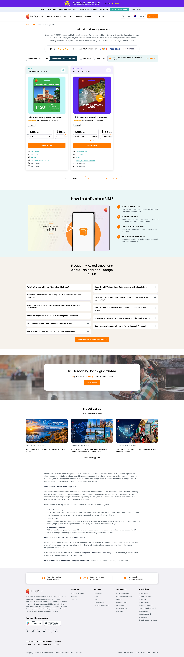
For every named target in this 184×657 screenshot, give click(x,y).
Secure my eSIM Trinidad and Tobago (92, 340)
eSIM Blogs (126, 605)
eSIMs (56, 16)
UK (34, 644)
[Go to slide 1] (90, 140)
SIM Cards (68, 16)
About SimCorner (80, 593)
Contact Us (99, 16)
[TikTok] (50, 631)
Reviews (79, 16)
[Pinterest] (55, 631)
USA (49, 644)
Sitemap (126, 611)
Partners (80, 599)
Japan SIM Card (148, 614)
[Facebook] (28, 631)
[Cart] (129, 16)
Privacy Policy (103, 602)
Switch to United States (119, 9)
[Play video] (68, 228)
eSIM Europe (148, 593)
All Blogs (126, 599)
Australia (29, 644)
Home (49, 16)
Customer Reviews (126, 593)
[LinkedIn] (39, 631)
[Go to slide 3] (93, 140)
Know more (92, 383)
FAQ (100, 599)
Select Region (136, 9)
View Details (47, 145)
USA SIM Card (148, 602)
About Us (88, 16)
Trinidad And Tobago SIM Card (63, 58)
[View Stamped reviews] (128, 48)
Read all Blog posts (92, 458)
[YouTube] (44, 631)
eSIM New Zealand (148, 605)
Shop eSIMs (148, 617)
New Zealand (42, 644)
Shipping (103, 596)
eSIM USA (148, 599)
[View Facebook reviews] (115, 49)
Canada (56, 644)
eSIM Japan (148, 611)
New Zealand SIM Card (148, 608)
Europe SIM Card (148, 596)
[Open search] (123, 16)
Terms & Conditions (103, 605)
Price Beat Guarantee (126, 596)
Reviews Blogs (126, 602)
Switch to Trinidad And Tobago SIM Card (103, 179)
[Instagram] (33, 631)
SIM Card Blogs (126, 608)
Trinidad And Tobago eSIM (37, 58)
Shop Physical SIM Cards (148, 620)
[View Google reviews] (103, 49)
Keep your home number (40, 160)
